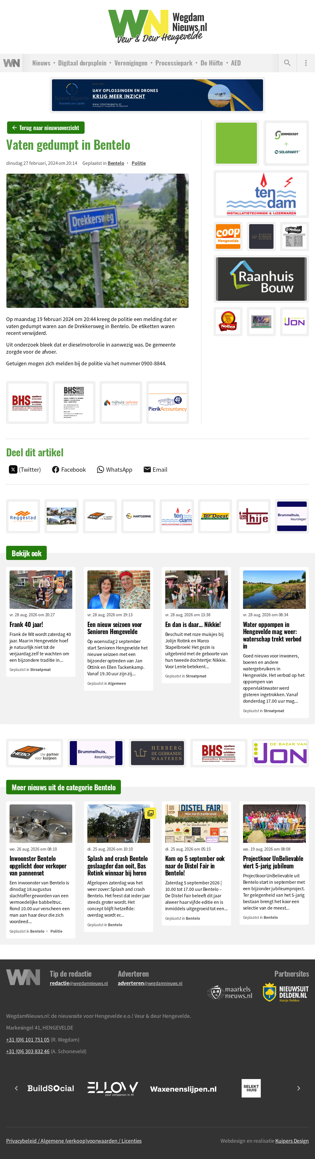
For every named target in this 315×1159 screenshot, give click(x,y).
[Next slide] (298, 1088)
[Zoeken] (287, 63)
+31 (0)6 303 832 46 (28, 1051)
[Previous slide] (16, 1088)
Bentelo (116, 163)
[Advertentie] (27, 402)
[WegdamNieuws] (157, 27)
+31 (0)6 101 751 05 (28, 1039)
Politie (139, 163)
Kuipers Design (292, 1140)
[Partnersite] (230, 992)
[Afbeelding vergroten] (97, 241)
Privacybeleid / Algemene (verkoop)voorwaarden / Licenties (74, 1140)
